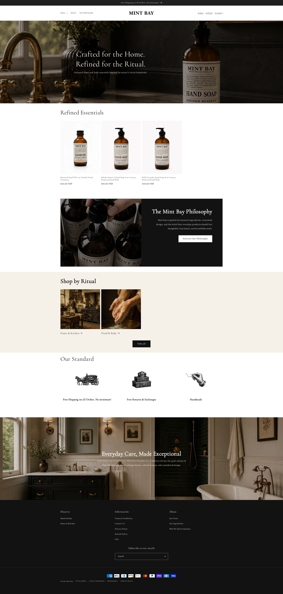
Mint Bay (69, 581)
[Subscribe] (164, 556)
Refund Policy (121, 534)
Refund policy (112, 581)
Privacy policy (81, 581)
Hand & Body (109, 333)
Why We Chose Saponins (180, 529)
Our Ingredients (176, 524)
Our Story (173, 519)
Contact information (97, 581)
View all (141, 344)
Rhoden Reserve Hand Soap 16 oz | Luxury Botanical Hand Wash (118, 178)
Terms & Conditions (123, 519)
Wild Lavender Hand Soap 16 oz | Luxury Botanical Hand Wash (159, 178)
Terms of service (127, 581)
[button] (64, 13)
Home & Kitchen (69, 333)
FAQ (116, 539)
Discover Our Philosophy (195, 239)
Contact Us (120, 524)
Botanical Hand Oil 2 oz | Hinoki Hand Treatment (76, 178)
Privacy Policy (121, 529)
